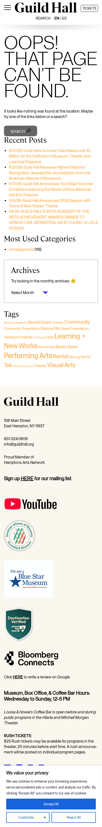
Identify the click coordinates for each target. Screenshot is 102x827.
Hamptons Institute (18, 337)
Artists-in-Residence (15, 322)
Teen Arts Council (23, 366)
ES (64, 18)
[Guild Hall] (46, 11)
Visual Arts (61, 365)
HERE (27, 478)
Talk (8, 365)
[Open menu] (7, 8)
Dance (46, 328)
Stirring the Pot (80, 357)
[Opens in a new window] (30, 517)
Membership (46, 347)
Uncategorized (21, 249)
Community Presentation (22, 329)
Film (56, 328)
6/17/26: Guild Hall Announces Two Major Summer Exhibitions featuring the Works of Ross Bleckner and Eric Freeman (51, 189)
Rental (60, 356)
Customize (26, 817)
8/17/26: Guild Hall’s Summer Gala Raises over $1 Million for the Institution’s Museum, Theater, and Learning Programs (50, 156)
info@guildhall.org (19, 444)
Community (77, 322)
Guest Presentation (75, 329)
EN (56, 18)
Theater (40, 365)
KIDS (50, 337)
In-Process (39, 337)
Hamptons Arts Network (24, 462)
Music (60, 346)
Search (43, 18)
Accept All (51, 804)
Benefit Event (39, 322)
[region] (51, 796)
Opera (72, 346)
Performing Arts (28, 355)
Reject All (74, 817)
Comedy (58, 322)
